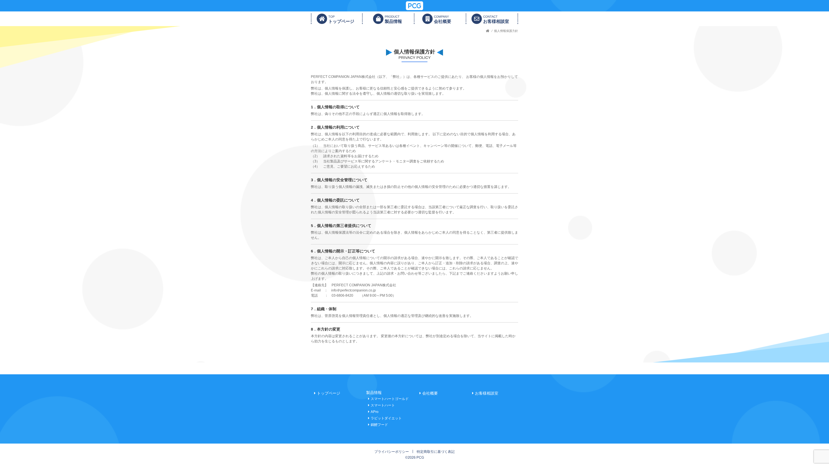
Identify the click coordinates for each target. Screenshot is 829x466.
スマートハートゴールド (390, 399)
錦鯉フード (379, 425)
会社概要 (430, 393)
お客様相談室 (486, 393)
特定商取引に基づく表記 (436, 451)
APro (374, 412)
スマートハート (383, 405)
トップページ (328, 393)
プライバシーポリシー (391, 451)
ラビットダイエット (386, 418)
